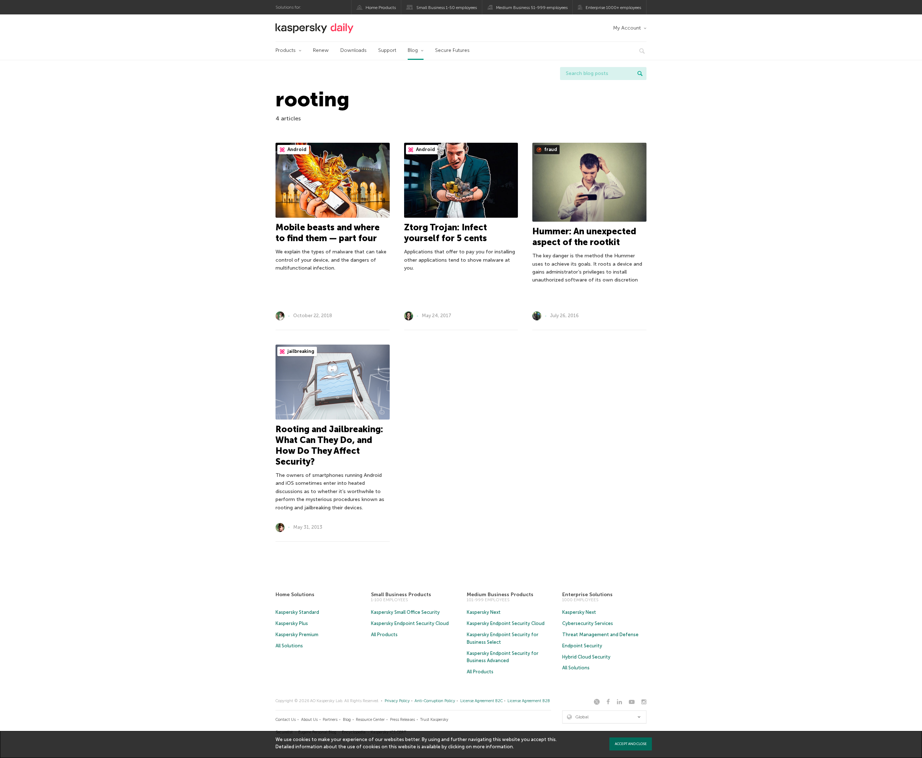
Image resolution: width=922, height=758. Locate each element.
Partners (330, 719)
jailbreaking (300, 351)
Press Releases (402, 719)
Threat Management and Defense (600, 634)
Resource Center (370, 719)
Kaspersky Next (484, 612)
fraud (550, 149)
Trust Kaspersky (434, 719)
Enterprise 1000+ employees (613, 7)
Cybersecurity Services (587, 623)
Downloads (353, 50)
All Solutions (289, 645)
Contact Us (286, 719)
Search (640, 73)
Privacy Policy (397, 701)
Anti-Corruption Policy (435, 701)
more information (493, 746)
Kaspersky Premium (297, 634)
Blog (413, 50)
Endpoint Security (582, 645)
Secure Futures (452, 50)
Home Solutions (295, 594)
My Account (627, 28)
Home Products (381, 7)
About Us (309, 719)
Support (387, 50)
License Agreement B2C (481, 701)
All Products (384, 634)
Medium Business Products (500, 594)
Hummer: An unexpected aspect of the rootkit (584, 236)
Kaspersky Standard (297, 612)
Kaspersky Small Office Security (405, 612)
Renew (321, 50)
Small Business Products (401, 594)
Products (286, 50)
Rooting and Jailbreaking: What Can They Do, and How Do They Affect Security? (329, 445)
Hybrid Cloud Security (586, 657)
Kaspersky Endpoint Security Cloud (410, 623)
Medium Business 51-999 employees (532, 7)
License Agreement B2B (528, 701)
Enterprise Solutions (587, 594)
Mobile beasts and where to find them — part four (328, 232)
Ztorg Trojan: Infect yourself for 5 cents (445, 232)
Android (296, 149)
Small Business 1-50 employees (446, 7)
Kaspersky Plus (292, 623)
